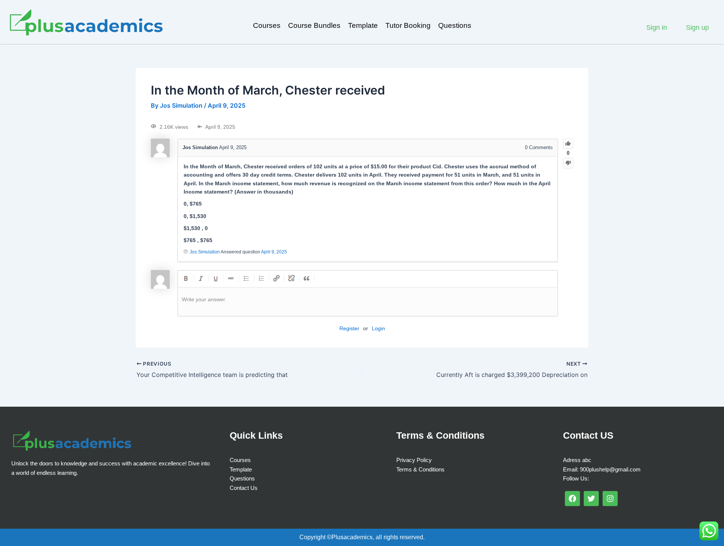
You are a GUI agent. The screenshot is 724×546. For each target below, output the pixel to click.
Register (349, 328)
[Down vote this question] (568, 163)
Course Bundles (314, 25)
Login (378, 328)
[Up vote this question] (568, 144)
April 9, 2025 (274, 252)
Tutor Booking (408, 25)
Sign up (697, 27)
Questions (454, 25)
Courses (267, 25)
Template (363, 25)
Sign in (656, 27)
